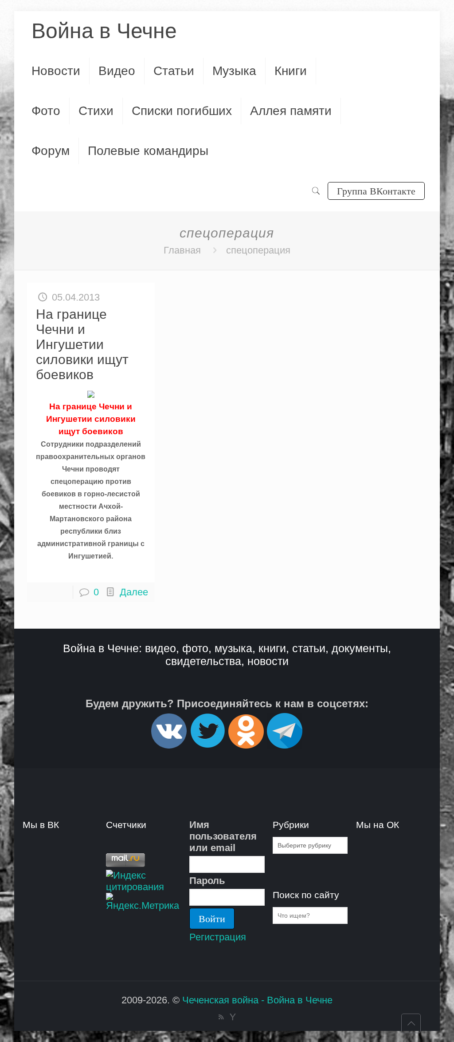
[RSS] (221, 1017)
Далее (134, 592)
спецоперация (258, 250)
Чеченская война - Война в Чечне (257, 1000)
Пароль (207, 880)
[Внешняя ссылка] (169, 745)
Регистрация (217, 937)
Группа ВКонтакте (376, 190)
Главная (182, 250)
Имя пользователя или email (223, 836)
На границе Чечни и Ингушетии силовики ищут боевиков (82, 344)
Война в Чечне (104, 31)
